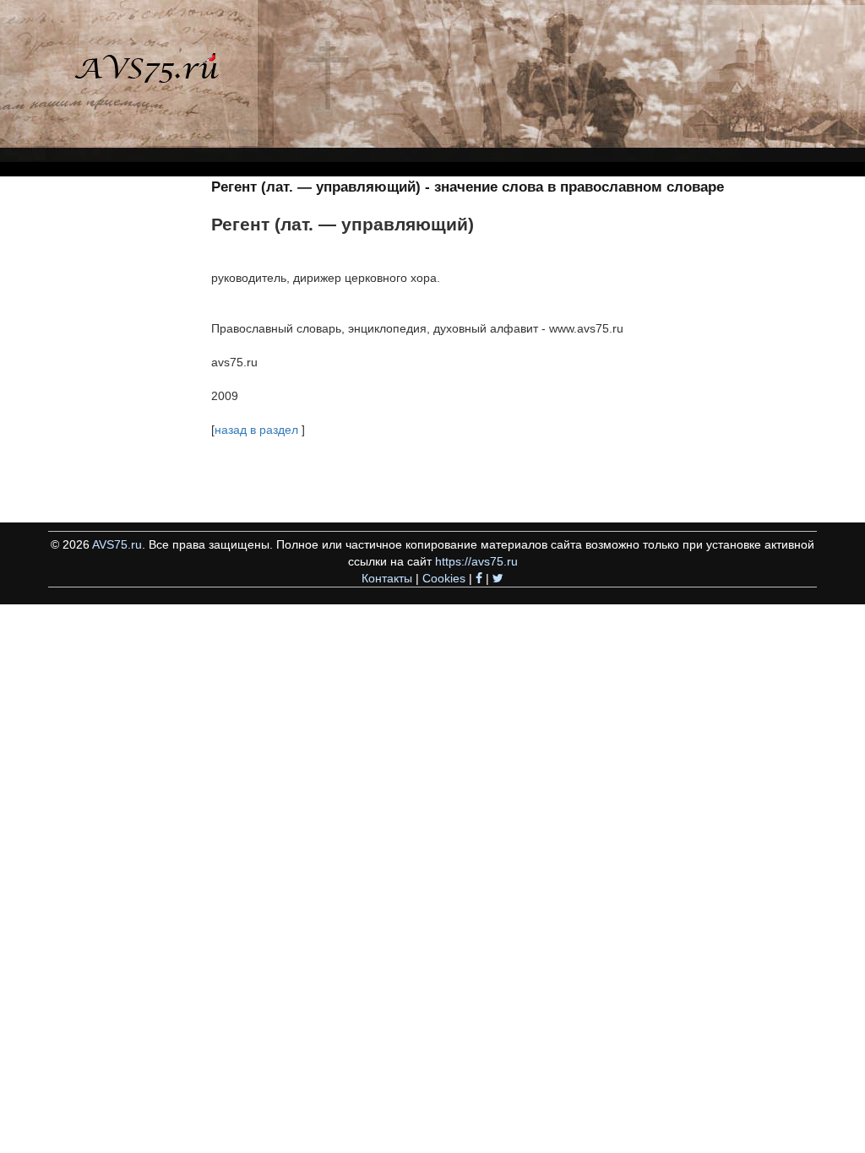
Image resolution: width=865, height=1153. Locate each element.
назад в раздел (256, 429)
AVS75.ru (117, 544)
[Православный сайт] (131, 75)
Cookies (443, 578)
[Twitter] (497, 578)
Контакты (387, 578)
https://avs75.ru (476, 561)
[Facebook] (479, 578)
